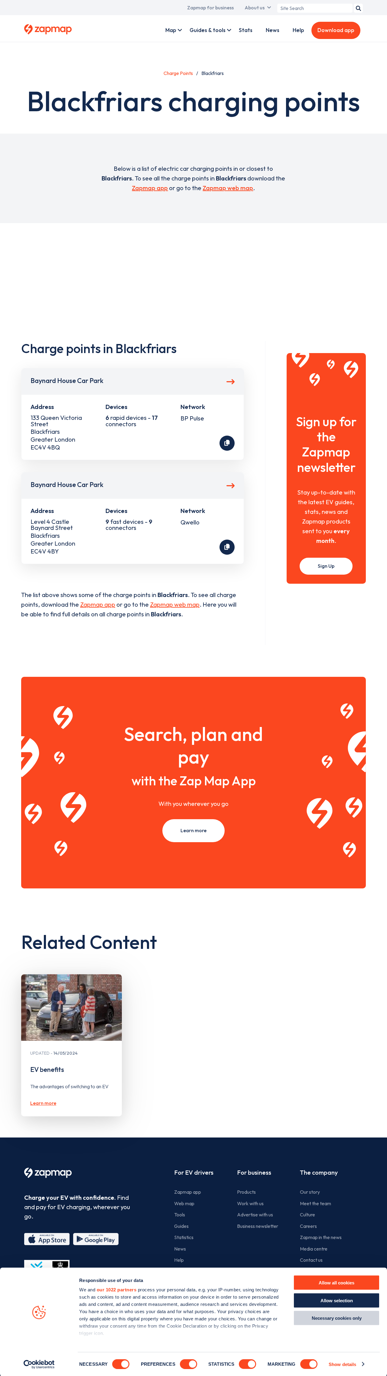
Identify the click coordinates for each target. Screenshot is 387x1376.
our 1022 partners (117, 1289)
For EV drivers (193, 1172)
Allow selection (336, 1300)
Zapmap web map (228, 188)
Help (298, 30)
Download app (335, 30)
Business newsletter (257, 1226)
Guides (181, 1226)
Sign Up (326, 566)
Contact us (311, 1260)
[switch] (188, 1364)
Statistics (184, 1237)
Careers (308, 1226)
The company (319, 1172)
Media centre (313, 1249)
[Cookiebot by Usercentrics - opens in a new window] (39, 1364)
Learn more (193, 830)
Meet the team (315, 1203)
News (272, 30)
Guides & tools (208, 30)
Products (246, 1192)
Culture (307, 1215)
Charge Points (178, 73)
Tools (179, 1215)
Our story (310, 1192)
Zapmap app (150, 188)
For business (254, 1172)
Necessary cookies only (337, 1318)
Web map (184, 1203)
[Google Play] (96, 1239)
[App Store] (47, 1239)
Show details (342, 1364)
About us (255, 8)
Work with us (250, 1203)
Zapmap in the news (321, 1237)
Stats (245, 30)
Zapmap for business (210, 8)
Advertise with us (255, 1215)
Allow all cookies (336, 1282)
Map (170, 30)
